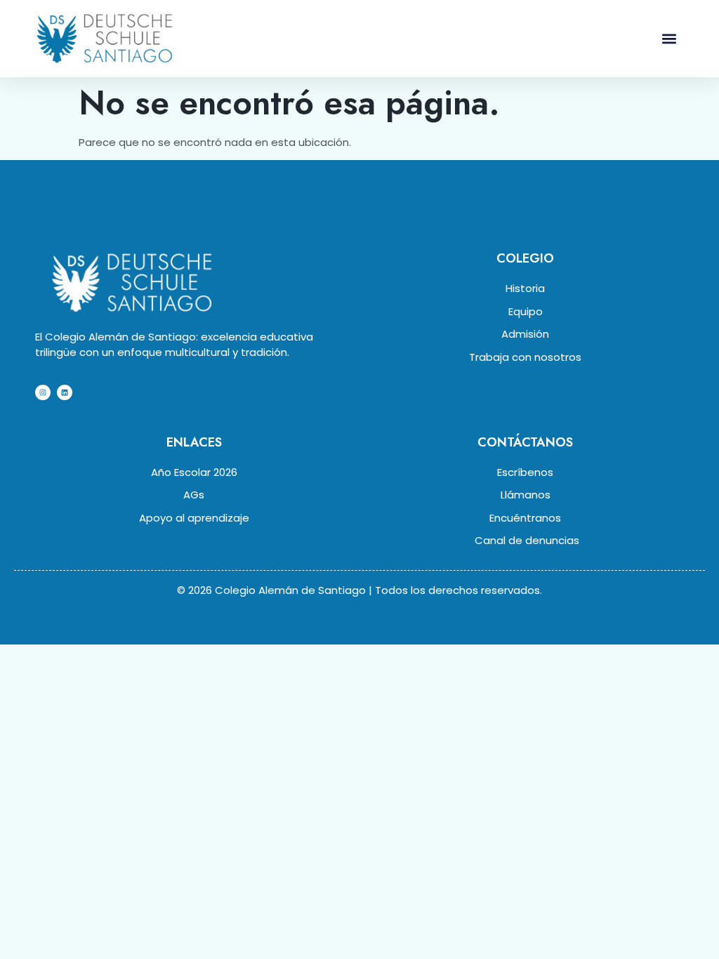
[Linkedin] (64, 392)
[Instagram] (43, 392)
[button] (668, 38)
